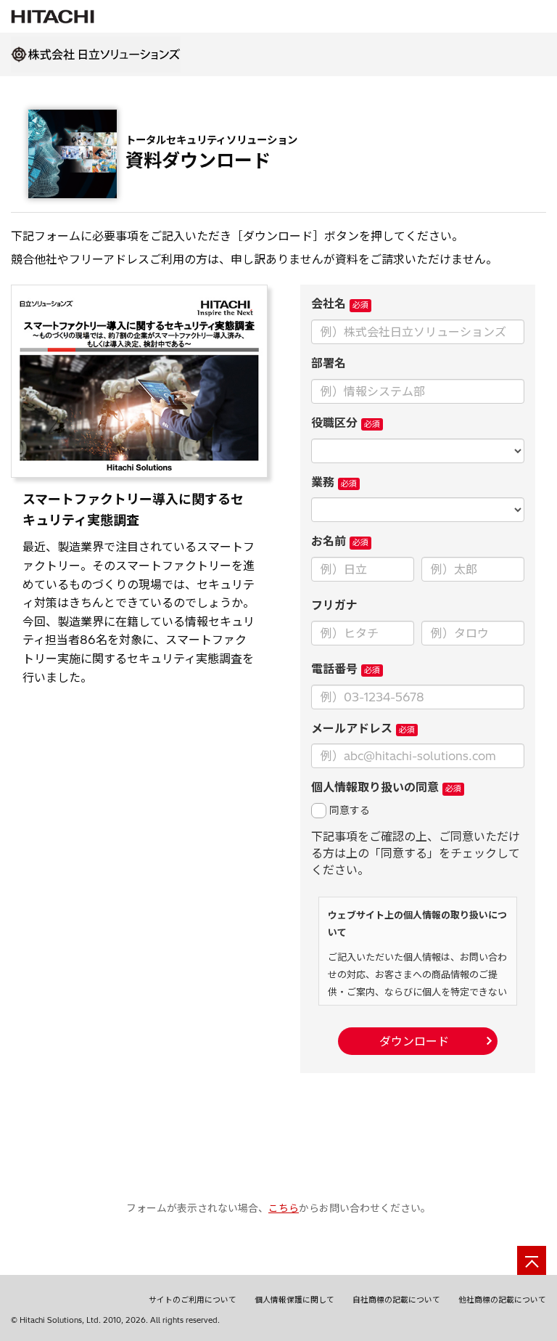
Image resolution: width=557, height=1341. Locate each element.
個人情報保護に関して (294, 1300)
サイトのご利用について (192, 1300)
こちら (283, 1208)
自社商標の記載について (396, 1300)
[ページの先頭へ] (531, 1260)
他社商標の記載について (502, 1300)
